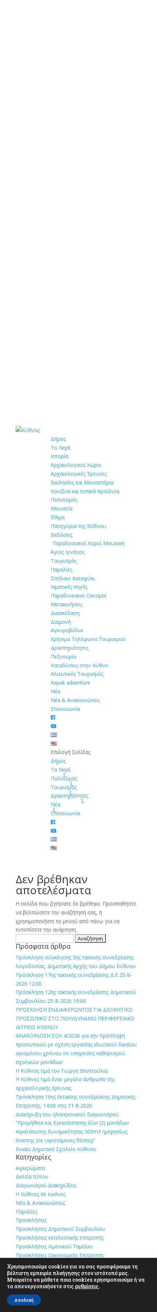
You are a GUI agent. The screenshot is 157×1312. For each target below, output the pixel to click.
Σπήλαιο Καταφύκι (73, 578)
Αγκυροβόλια (67, 630)
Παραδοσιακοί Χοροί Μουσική (88, 543)
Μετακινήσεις (67, 604)
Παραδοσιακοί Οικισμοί (79, 595)
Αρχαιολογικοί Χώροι (76, 464)
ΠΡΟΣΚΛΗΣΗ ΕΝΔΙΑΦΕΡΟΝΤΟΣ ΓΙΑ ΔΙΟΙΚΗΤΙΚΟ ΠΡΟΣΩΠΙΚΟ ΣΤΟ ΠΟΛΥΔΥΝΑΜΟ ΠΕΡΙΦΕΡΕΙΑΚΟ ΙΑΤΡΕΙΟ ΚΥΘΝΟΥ (75, 1018)
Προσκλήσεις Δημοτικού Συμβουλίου (61, 1228)
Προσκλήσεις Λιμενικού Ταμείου (54, 1246)
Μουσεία (61, 508)
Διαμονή (61, 621)
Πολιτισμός (64, 499)
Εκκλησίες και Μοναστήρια (82, 482)
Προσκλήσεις (31, 1220)
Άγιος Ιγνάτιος (68, 551)
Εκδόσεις (61, 534)
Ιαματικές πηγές (69, 586)
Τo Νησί (60, 447)
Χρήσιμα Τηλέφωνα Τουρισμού (88, 639)
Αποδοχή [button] (24, 1300)
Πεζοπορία (63, 656)
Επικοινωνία (65, 708)
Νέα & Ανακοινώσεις (75, 700)
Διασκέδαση (65, 613)
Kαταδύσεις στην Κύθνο (79, 665)
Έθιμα (58, 517)
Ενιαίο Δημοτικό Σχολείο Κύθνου (56, 1149)
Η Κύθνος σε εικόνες (40, 1194)
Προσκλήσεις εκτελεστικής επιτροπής (60, 1237)
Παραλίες (61, 569)
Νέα (55, 691)
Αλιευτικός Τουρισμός (77, 673)
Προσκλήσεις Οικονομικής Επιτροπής (60, 1255)
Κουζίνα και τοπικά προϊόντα (85, 491)
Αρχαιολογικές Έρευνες (79, 473)
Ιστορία (59, 456)
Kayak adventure (70, 682)
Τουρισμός (64, 560)
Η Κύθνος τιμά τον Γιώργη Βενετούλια (62, 1070)
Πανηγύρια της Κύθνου (78, 525)
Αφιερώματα (30, 1168)
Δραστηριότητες (69, 647)
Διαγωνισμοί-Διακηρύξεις (46, 1185)
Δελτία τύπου (32, 1176)
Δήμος (58, 438)
